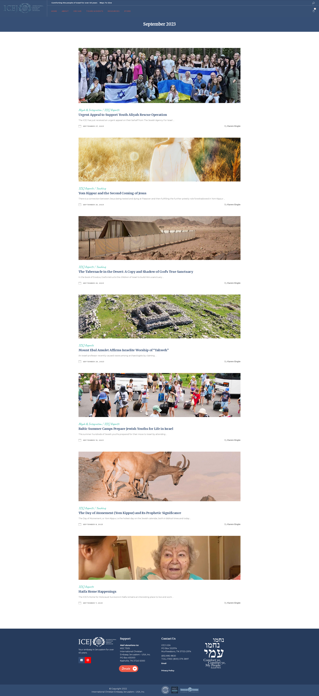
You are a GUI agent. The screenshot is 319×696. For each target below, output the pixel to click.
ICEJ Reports (111, 110)
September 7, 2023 (93, 603)
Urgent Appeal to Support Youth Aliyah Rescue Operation (123, 115)
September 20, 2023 (93, 362)
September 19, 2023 (93, 440)
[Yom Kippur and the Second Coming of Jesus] (159, 159)
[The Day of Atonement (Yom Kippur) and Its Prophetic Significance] (159, 476)
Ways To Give (106, 3)
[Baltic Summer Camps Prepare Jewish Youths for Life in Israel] (159, 395)
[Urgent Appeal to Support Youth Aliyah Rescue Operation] (159, 75)
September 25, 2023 (93, 205)
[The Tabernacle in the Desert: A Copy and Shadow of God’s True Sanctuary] (159, 238)
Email (163, 663)
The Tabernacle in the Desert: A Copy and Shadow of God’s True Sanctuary (136, 272)
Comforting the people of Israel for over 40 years (74, 3)
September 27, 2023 (93, 126)
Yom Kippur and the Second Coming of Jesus (112, 193)
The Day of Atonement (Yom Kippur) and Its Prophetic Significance (130, 513)
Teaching (101, 188)
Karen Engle (233, 126)
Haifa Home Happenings (97, 591)
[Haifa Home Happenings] (159, 558)
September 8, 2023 (93, 524)
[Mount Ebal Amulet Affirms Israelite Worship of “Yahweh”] (159, 316)
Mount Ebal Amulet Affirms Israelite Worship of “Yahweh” (124, 350)
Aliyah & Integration (90, 110)
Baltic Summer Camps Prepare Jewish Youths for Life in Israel (126, 429)
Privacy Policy (167, 670)
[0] (314, 11)
